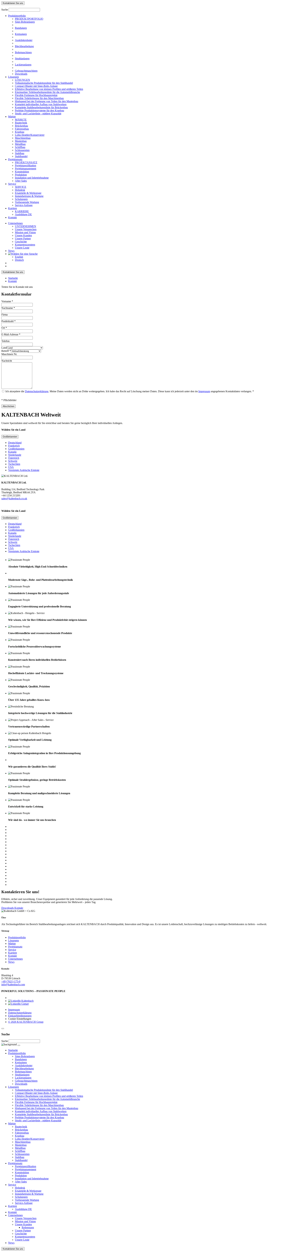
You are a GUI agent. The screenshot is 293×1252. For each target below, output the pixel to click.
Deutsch (19, 259)
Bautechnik (21, 122)
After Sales (21, 180)
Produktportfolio (17, 15)
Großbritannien (10, 436)
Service (12, 183)
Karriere (12, 208)
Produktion (21, 174)
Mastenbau (21, 141)
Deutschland (15, 442)
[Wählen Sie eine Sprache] (23, 253)
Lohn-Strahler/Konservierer (29, 134)
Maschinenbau (23, 138)
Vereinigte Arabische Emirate (23, 470)
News (11, 250)
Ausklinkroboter (23, 40)
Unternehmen (15, 223)
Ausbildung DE (23, 214)
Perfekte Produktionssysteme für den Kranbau (39, 110)
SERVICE (20, 186)
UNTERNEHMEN (25, 226)
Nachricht (6, 360)
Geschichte (21, 241)
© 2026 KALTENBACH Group (25, 1021)
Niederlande (14, 454)
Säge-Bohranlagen (25, 21)
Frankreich (14, 445)
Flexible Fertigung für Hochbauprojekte (36, 95)
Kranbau (19, 131)
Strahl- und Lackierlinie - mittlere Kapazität (38, 113)
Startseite (13, 278)
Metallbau (20, 144)
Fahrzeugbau (22, 128)
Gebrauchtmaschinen (26, 70)
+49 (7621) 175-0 (10, 981)
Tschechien (14, 464)
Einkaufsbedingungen (20, 1015)
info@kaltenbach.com (13, 984)
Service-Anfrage (24, 205)
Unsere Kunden (23, 235)
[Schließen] (2, 1028)
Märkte (12, 116)
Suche (4, 9)
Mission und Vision (25, 232)
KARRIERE (22, 211)
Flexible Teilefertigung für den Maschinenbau (39, 98)
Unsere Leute (22, 247)
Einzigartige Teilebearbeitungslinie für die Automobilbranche (47, 92)
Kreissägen (21, 34)
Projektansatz (15, 159)
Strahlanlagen (22, 58)
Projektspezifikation (25, 165)
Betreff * (6, 350)
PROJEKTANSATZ (26, 162)
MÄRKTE (21, 119)
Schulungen (21, 199)
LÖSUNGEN (22, 79)
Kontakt (12, 217)
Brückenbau (21, 125)
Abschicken (8, 406)
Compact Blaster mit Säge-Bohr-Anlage (36, 86)
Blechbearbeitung (24, 46)
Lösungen (13, 76)
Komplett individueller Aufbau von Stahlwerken (40, 104)
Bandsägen (21, 27)
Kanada (12, 451)
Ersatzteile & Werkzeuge (28, 193)
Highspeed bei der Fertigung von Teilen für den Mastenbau (46, 101)
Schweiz (12, 461)
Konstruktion (22, 171)
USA (11, 467)
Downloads (21, 73)
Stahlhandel (21, 156)
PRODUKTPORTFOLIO (29, 18)
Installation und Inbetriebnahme (32, 177)
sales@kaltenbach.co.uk (14, 498)
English (19, 256)
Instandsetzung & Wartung (29, 196)
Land (4, 347)
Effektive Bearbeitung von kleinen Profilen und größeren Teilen (49, 89)
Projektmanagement (25, 168)
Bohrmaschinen (23, 52)
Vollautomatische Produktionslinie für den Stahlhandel (44, 83)
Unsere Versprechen (25, 229)
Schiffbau (20, 147)
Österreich (13, 457)
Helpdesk (20, 189)
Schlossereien (22, 150)
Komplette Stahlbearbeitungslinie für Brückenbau (41, 107)
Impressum (204, 391)
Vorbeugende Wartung (27, 202)
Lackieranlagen (23, 64)
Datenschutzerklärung (36, 391)
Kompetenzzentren (25, 244)
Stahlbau (19, 153)
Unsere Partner (23, 238)
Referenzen (28, 1227)
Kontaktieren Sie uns (13, 3)
